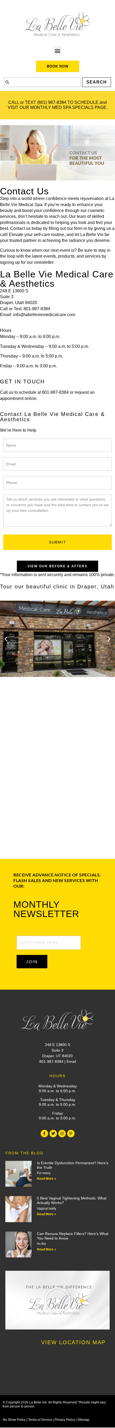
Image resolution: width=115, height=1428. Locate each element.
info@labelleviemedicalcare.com (44, 314)
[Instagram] (62, 1133)
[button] (57, 50)
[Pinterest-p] (71, 1133)
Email (71, 1061)
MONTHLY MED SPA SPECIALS (62, 107)
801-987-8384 (37, 308)
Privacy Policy (65, 1420)
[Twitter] (53, 1133)
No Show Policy (14, 1420)
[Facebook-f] (44, 1133)
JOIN (32, 961)
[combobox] (42, 82)
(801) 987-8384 (51, 102)
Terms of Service (40, 1420)
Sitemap (83, 1420)
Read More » (46, 1179)
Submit (57, 542)
